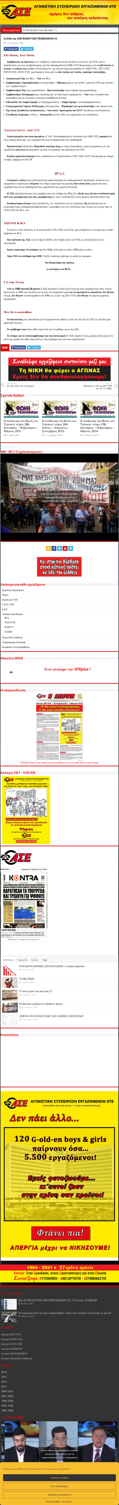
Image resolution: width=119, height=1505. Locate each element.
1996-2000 (7, 1400)
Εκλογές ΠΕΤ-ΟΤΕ (11, 1334)
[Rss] (48, 548)
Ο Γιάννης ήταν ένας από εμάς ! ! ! (35, 991)
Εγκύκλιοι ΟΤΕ (10, 599)
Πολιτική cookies (53, 1501)
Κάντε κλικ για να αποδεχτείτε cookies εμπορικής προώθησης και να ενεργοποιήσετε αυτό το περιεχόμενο (59, 497)
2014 (4, 1372)
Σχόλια (34, 959)
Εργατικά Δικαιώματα (13, 590)
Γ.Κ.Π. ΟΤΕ (8, 604)
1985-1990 (7, 1410)
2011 (4, 1386)
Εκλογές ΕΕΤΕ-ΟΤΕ (11, 1344)
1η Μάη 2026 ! (26, 978)
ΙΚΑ (6, 617)
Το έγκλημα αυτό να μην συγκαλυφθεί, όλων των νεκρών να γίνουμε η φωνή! (64, 1313)
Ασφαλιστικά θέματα (12, 614)
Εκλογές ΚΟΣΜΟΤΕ (11, 1348)
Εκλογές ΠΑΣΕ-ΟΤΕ (12, 1339)
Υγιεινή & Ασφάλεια (12, 637)
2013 (4, 1377)
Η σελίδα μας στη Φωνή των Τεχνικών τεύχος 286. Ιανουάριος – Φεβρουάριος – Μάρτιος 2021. (21, 426)
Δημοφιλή (22, 959)
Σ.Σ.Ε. (5, 609)
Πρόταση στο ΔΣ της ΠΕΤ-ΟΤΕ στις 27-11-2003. (97, 386)
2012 (4, 1381)
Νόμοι (5, 594)
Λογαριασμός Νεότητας (14, 642)
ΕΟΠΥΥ (8, 627)
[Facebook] (53, 548)
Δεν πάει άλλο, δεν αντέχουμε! (20, 385)
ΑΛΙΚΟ (8, 631)
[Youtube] (65, 548)
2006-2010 (7, 1391)
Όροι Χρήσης (67, 1501)
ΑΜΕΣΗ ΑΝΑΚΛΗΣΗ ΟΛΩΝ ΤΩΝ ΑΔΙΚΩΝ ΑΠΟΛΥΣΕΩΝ (51, 1016)
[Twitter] (59, 548)
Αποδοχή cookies (59, 1477)
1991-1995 (7, 1405)
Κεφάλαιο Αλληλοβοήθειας (16, 647)
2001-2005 (7, 1396)
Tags (44, 959)
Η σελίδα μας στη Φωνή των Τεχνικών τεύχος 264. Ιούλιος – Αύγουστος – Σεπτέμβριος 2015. (59, 426)
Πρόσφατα (8, 959)
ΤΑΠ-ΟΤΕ (9, 622)
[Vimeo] (70, 548)
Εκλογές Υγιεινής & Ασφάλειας (16, 1358)
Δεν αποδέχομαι (59, 1486)
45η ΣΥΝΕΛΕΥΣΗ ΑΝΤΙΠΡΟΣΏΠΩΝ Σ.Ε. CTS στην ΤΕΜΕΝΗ (57, 1300)
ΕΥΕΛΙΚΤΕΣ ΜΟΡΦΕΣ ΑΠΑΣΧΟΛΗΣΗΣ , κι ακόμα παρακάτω (52, 966)
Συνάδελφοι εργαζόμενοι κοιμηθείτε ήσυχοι (44, 30)
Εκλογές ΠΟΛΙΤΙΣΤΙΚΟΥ (14, 1353)
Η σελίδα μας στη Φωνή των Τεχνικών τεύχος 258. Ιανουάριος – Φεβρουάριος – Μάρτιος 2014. (97, 426)
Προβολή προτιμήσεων (59, 1494)
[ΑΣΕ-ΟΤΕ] (59, 12)
